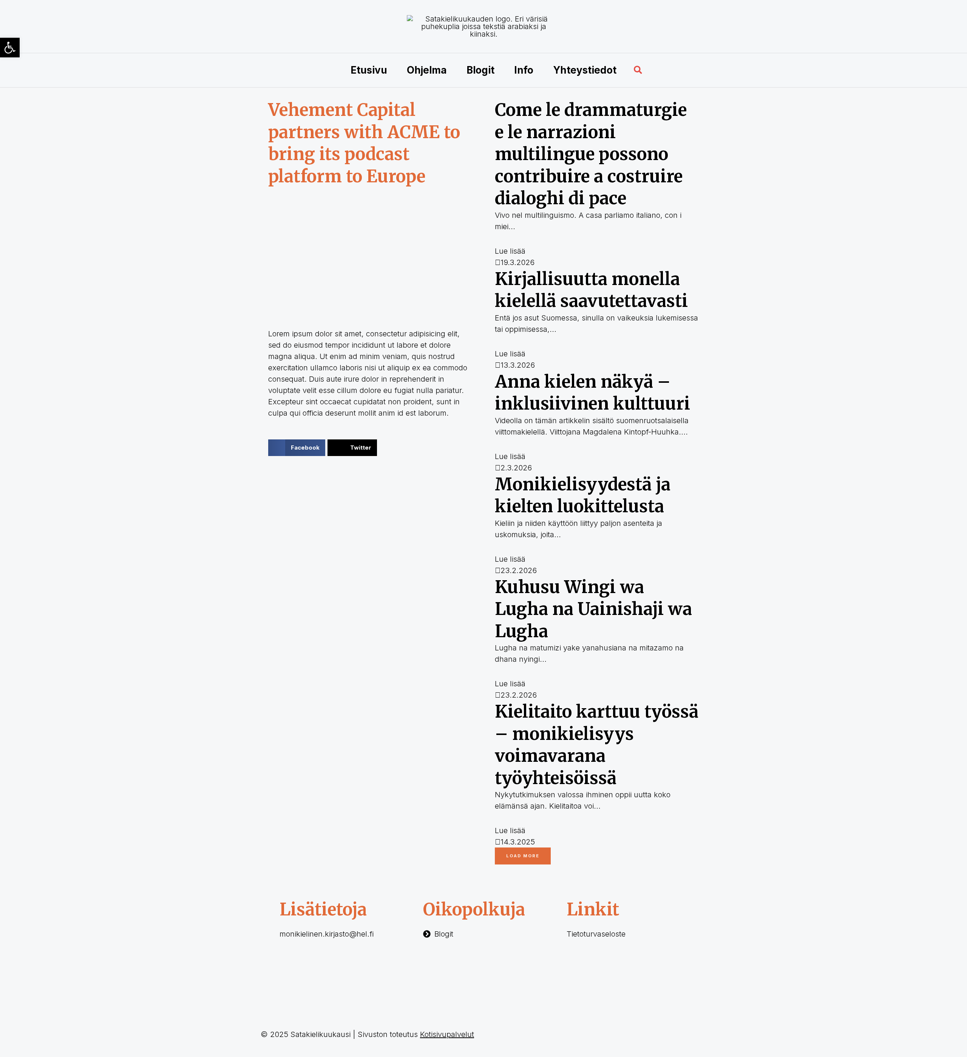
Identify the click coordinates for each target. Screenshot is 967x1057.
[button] (638, 70)
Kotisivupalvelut (447, 1034)
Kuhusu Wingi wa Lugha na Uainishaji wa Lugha (593, 609)
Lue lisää (510, 251)
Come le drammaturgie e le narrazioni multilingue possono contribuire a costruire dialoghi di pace (591, 154)
